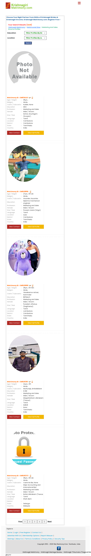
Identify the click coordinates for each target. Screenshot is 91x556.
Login (16, 532)
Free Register (25, 532)
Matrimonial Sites (33, 27)
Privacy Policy (47, 539)
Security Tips (60, 539)
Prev (20, 521)
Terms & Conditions (32, 539)
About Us (19, 539)
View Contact (14, 133)
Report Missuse (47, 535)
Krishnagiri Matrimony (17, 27)
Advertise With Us (14, 535)
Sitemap (10, 539)
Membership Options (31, 535)
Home (9, 532)
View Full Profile (33, 133)
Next (50, 521)
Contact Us (36, 532)
